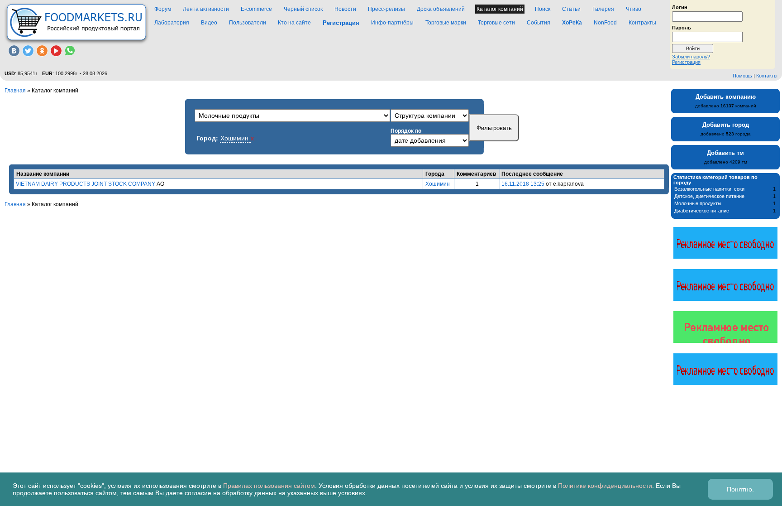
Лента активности (206, 9)
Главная (15, 90)
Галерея (603, 9)
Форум (162, 9)
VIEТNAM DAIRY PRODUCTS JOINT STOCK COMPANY (85, 184)
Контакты (766, 75)
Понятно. (740, 489)
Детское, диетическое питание (709, 196)
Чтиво (633, 9)
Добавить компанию (726, 96)
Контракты (642, 22)
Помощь (742, 75)
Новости (345, 9)
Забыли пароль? (691, 56)
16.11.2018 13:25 (522, 184)
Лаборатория (171, 22)
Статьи (571, 9)
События (538, 22)
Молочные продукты (697, 203)
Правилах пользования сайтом (269, 485)
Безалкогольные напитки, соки (709, 189)
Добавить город (725, 124)
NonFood (605, 22)
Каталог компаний (500, 9)
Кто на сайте (294, 22)
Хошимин (437, 184)
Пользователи (247, 22)
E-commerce (256, 9)
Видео (209, 22)
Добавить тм (725, 152)
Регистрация (686, 62)
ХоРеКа (572, 22)
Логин (679, 7)
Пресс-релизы (386, 9)
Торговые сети (496, 22)
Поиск (542, 9)
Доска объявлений (441, 9)
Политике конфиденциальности (605, 485)
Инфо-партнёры (392, 22)
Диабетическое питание (701, 210)
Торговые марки (445, 22)
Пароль (681, 27)
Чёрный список (303, 9)
